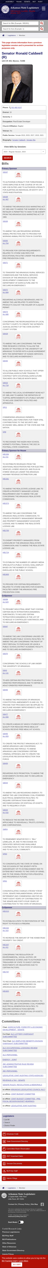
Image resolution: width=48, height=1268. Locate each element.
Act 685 (6, 314)
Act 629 (6, 602)
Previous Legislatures (11, 1232)
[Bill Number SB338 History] (18, 199)
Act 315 (6, 931)
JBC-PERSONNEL (10, 1071)
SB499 (5, 763)
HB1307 (6, 945)
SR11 (5, 407)
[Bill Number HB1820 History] (18, 994)
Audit (40, 2)
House (19, 2)
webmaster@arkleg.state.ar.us (17, 1216)
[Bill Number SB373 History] (18, 314)
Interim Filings (8, 1254)
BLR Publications (9, 1239)
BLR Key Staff (7, 1236)
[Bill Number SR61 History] (18, 884)
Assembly (10, 2)
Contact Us (12, 1204)
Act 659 (6, 736)
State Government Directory (13, 1250)
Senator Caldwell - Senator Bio (23, 140)
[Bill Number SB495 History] (18, 736)
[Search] (42, 23)
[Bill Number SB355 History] (18, 243)
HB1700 (6, 531)
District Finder (9, 1125)
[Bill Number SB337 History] (18, 175)
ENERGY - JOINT (10, 1060)
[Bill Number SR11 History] (18, 410)
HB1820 (6, 991)
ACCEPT (17, 1264)
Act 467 (6, 199)
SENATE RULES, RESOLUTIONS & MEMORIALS (22, 1085)
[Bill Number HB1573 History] (18, 506)
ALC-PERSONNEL (10, 1055)
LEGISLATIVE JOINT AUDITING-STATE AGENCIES (23, 1076)
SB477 (5, 714)
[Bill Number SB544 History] (18, 786)
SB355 (5, 241)
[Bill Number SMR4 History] (18, 832)
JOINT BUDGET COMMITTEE (23, 1094)
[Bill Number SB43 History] (18, 673)
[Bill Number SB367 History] (18, 629)
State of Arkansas (9, 1247)
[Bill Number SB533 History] (18, 386)
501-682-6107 (16, 107)
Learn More (23, 1261)
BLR (34, 2)
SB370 (5, 654)
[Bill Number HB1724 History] (18, 555)
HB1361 (6, 479)
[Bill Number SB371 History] (18, 265)
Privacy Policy (24, 1204)
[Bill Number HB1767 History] (18, 975)
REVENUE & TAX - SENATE (14, 1080)
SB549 (5, 810)
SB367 (5, 627)
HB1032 (6, 928)
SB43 (5, 670)
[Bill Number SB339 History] (18, 224)
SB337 (5, 172)
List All (6, 1120)
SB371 (5, 263)
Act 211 (5, 457)
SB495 (5, 734)
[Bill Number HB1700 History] (18, 533)
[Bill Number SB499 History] (18, 766)
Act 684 (6, 292)
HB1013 (6, 911)
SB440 (5, 361)
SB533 (5, 383)
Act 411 (5, 947)
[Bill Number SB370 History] (18, 656)
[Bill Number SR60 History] (18, 857)
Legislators (12, 35)
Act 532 (6, 813)
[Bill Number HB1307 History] (18, 947)
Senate (27, 2)
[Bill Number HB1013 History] (18, 914)
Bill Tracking (7, 1261)
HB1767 (6, 972)
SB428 (5, 334)
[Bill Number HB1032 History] (18, 931)
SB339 (5, 221)
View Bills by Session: (15, 147)
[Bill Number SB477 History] (18, 717)
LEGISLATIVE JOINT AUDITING (23, 1106)
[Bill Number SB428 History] (18, 336)
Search (7, 158)
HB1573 (6, 503)
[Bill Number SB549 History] (18, 813)
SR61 (5, 881)
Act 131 (6, 673)
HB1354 (6, 454)
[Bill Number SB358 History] (18, 602)
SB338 (5, 197)
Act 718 (6, 385)
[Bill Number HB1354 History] (18, 457)
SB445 (5, 690)
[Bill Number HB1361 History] (18, 482)
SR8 (4, 432)
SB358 (5, 599)
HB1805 (6, 574)
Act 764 (6, 243)
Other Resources (9, 1243)
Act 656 (6, 717)
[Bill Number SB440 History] (18, 364)
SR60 (5, 854)
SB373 (5, 312)
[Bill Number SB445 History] (18, 693)
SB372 (5, 290)
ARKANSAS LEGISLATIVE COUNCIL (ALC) (28, 1090)
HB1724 (6, 552)
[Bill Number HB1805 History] (18, 577)
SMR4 (5, 829)
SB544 (5, 783)
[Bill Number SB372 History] (18, 292)
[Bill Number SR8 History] (18, 435)
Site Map (34, 1204)
